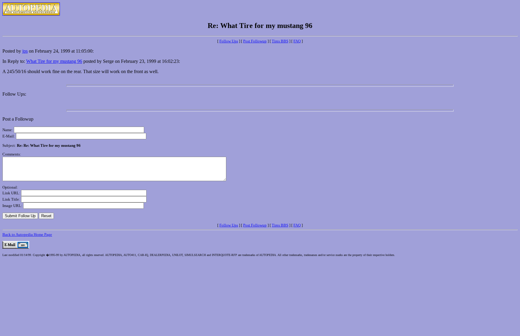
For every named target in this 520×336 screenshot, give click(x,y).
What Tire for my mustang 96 (54, 61)
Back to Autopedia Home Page (27, 234)
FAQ (297, 41)
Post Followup (255, 41)
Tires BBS (280, 41)
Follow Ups (228, 41)
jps (25, 51)
